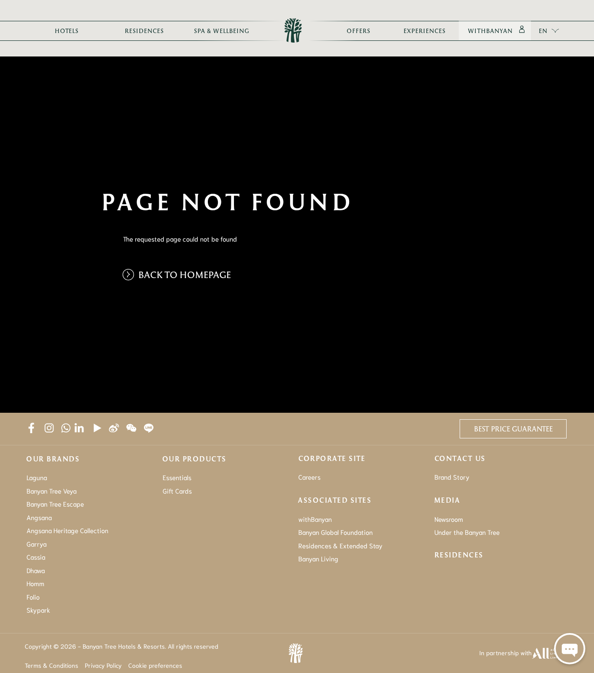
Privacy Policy (103, 665)
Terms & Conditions (51, 665)
